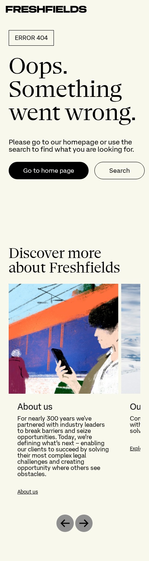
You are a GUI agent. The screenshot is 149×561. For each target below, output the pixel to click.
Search (119, 170)
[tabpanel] (74, 393)
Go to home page (48, 170)
